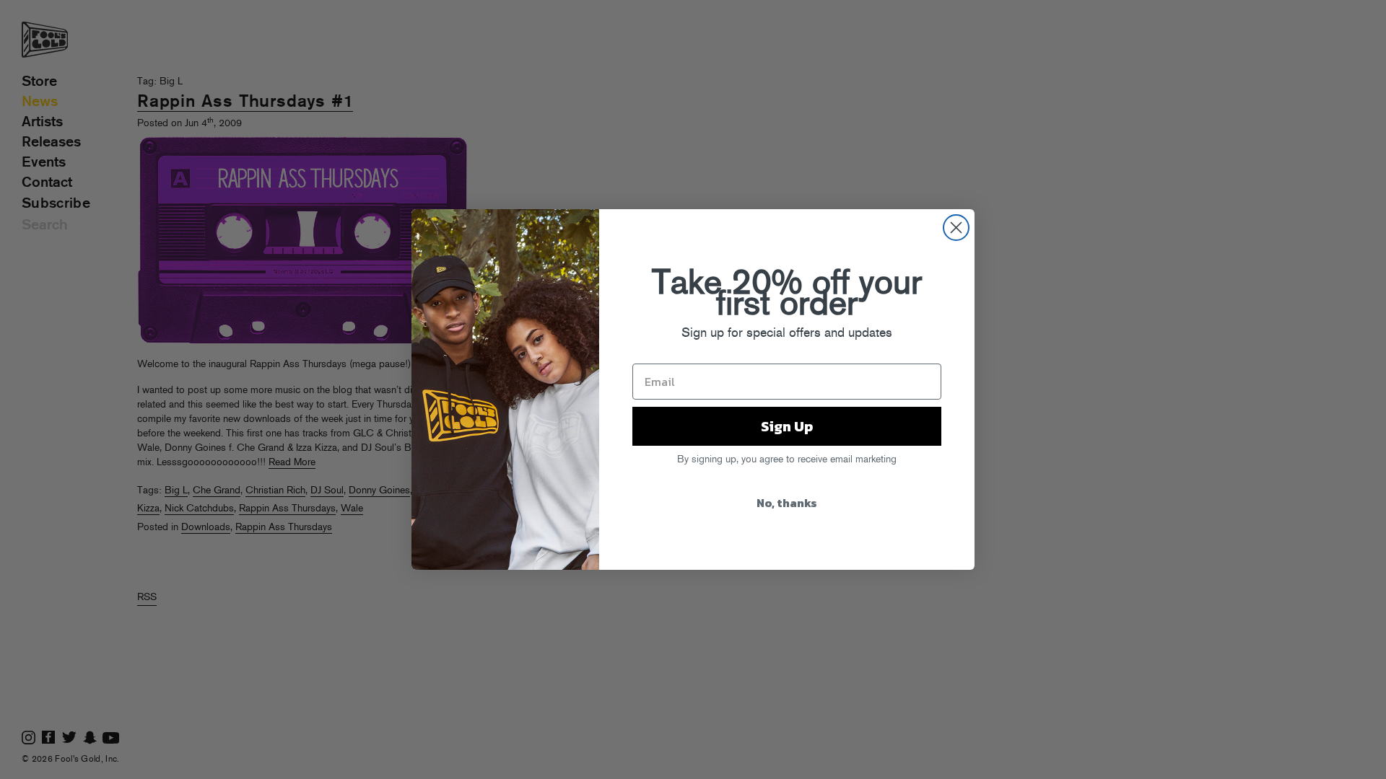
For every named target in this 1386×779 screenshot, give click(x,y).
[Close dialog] (956, 227)
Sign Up (787, 426)
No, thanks (787, 502)
